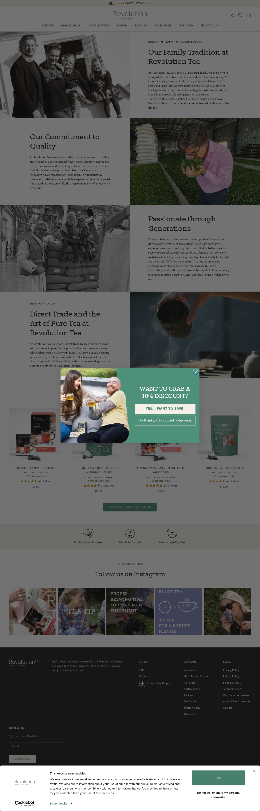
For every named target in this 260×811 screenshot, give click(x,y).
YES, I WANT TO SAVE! (165, 408)
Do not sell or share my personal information (218, 795)
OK (218, 777)
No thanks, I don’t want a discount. (165, 420)
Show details (58, 803)
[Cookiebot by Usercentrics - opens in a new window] (24, 803)
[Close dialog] (195, 372)
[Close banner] (254, 771)
